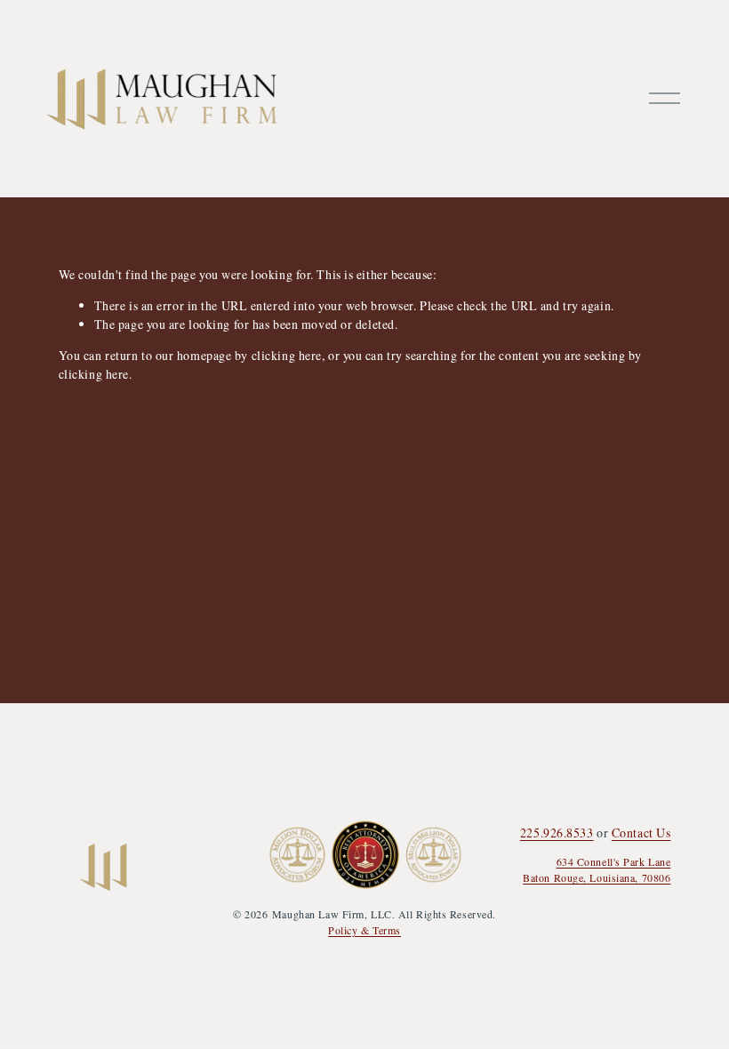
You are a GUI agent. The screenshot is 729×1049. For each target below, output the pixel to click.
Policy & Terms (364, 930)
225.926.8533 (557, 832)
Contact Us (641, 832)
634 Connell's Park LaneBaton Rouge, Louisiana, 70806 (596, 869)
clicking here (287, 355)
